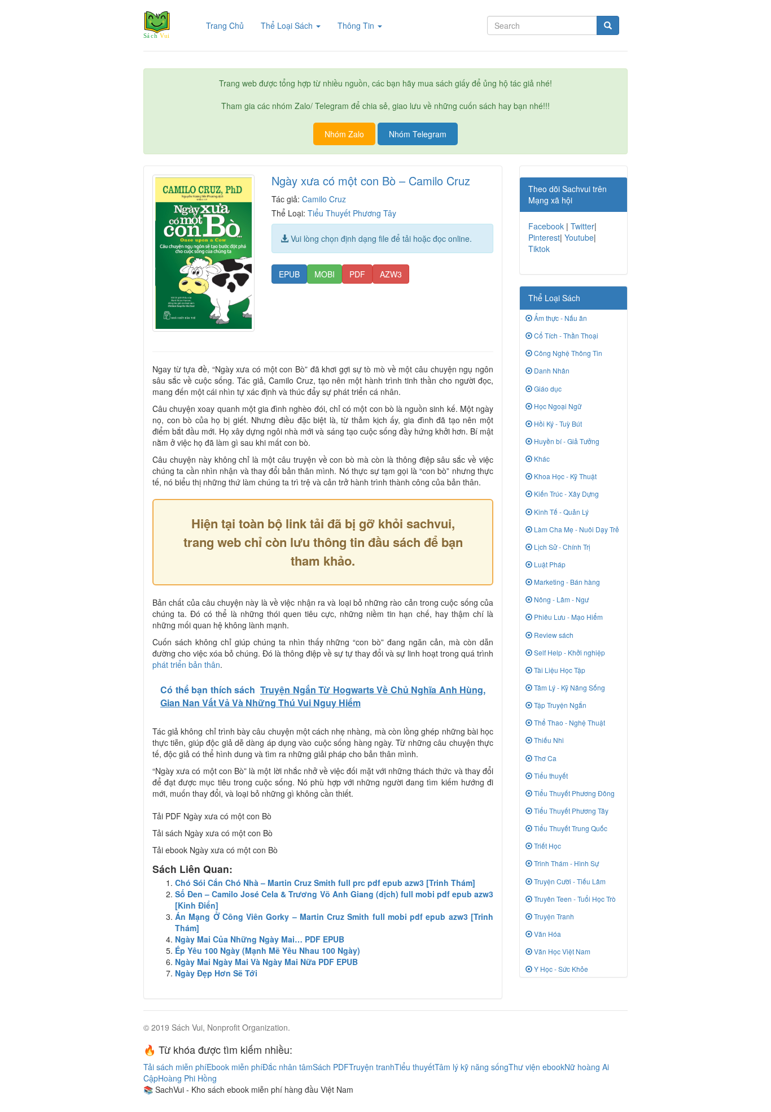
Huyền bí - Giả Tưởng (565, 441)
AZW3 (391, 274)
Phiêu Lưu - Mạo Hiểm (567, 617)
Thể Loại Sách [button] (288, 25)
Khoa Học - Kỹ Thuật (564, 476)
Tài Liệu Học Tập (558, 670)
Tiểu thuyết (550, 775)
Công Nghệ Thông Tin (567, 353)
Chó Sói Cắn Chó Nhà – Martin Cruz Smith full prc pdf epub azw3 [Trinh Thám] (325, 882)
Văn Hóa (546, 934)
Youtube (579, 237)
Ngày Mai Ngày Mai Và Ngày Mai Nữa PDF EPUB (266, 961)
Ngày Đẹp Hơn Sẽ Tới (216, 973)
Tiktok (539, 248)
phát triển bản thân (186, 664)
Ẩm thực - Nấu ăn (559, 318)
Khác (541, 458)
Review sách (552, 635)
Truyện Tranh (553, 916)
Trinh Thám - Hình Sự (565, 863)
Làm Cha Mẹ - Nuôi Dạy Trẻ (575, 529)
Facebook (546, 226)
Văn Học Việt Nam (561, 951)
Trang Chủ (229, 25)
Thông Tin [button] (357, 25)
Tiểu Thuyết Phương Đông (573, 793)
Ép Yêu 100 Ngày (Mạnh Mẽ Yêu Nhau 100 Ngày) (267, 950)
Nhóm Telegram (417, 134)
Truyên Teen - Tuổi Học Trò (574, 899)
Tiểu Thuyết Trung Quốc (569, 828)
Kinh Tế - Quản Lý (560, 511)
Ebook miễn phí (234, 1066)
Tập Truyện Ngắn (559, 705)
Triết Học (546, 845)
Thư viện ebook (536, 1066)
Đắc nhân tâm (287, 1066)
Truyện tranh (372, 1066)
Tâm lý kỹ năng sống (472, 1066)
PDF (357, 274)
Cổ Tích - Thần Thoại (565, 335)
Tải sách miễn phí (175, 1066)
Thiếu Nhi (548, 740)
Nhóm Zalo (344, 134)
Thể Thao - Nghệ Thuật (568, 722)
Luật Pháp (549, 564)
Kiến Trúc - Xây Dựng (565, 493)
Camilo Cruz (324, 199)
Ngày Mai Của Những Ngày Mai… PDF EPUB (259, 939)
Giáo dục (547, 388)
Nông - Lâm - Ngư (560, 599)
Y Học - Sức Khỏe (560, 969)
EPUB (289, 274)
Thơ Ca (544, 758)
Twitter (582, 226)
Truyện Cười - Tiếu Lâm (569, 881)
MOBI (324, 274)
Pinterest (544, 237)
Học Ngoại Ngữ (556, 406)
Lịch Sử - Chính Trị (561, 546)
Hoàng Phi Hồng (187, 1078)
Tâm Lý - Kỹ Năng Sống (568, 687)
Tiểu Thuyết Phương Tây (352, 213)
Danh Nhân (551, 370)
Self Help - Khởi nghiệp (568, 652)
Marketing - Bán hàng (566, 582)
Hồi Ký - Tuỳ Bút (557, 423)
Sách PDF (331, 1066)
